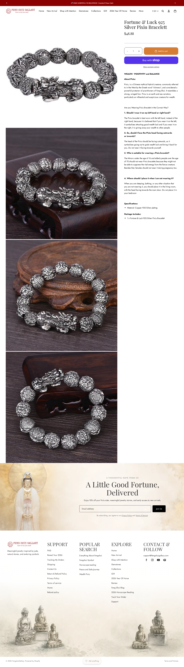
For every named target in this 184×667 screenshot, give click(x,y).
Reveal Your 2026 (54, 555)
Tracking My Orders (55, 559)
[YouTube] (158, 560)
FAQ (49, 550)
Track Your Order (118, 597)
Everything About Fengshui (90, 555)
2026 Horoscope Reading (122, 592)
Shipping (51, 564)
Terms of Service (142, 515)
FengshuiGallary (18, 661)
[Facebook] (146, 560)
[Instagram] (152, 560)
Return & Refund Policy (57, 573)
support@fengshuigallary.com (155, 555)
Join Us (159, 508)
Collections (116, 569)
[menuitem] (141, 11)
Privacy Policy (127, 515)
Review (114, 583)
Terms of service (54, 583)
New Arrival (116, 555)
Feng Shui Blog (117, 587)
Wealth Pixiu (84, 574)
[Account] (169, 11)
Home (49, 587)
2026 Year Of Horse (120, 578)
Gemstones (116, 564)
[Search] (163, 11)
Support (114, 601)
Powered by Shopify (32, 661)
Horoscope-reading (87, 564)
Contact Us (51, 569)
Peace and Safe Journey (89, 569)
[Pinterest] (164, 560)
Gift (113, 573)
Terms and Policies (171, 661)
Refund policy (53, 592)
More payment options (151, 67)
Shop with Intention (119, 559)
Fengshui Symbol (86, 560)
